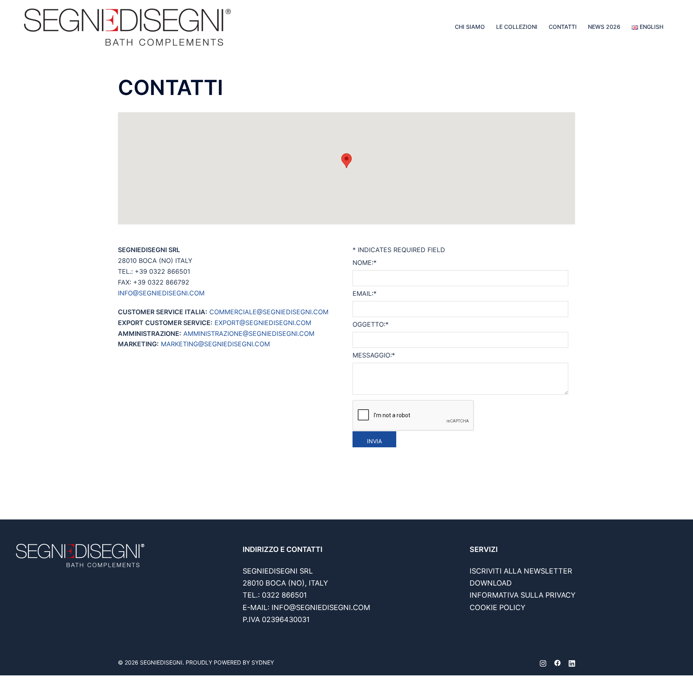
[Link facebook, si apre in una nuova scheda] (557, 662)
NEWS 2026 (604, 26)
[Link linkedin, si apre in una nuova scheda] (572, 662)
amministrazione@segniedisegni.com (248, 333)
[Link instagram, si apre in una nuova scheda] (543, 662)
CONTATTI (563, 26)
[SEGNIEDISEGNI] (127, 26)
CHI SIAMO (470, 26)
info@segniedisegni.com (161, 293)
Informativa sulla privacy (522, 595)
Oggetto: (371, 324)
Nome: (365, 263)
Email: (365, 293)
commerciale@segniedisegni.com (268, 312)
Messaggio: (374, 355)
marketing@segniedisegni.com (215, 344)
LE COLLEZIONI (516, 26)
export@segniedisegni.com (263, 323)
